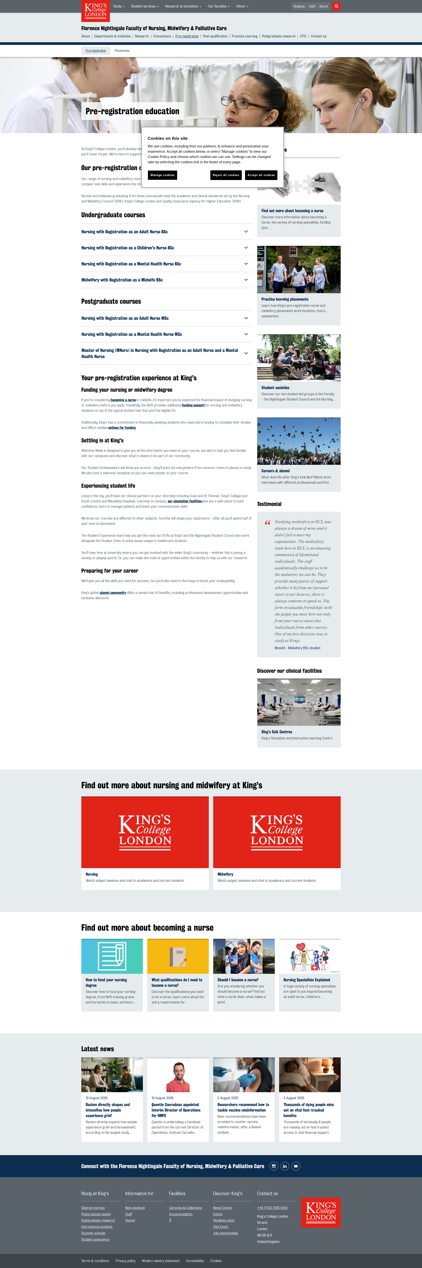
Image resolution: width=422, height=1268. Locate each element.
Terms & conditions (95, 1261)
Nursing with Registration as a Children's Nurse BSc (128, 247)
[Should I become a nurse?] (244, 956)
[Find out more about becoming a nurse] (299, 181)
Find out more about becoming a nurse (292, 210)
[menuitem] (119, 6)
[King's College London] (321, 1209)
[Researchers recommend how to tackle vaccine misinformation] (244, 1074)
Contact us (318, 36)
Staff (312, 6)
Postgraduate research (279, 36)
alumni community (113, 592)
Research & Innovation (181, 6)
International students (97, 1227)
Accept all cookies (261, 175)
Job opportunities (225, 1233)
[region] (212, 157)
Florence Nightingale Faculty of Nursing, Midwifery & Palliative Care (154, 28)
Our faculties (217, 6)
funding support (193, 405)
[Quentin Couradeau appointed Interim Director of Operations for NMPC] (178, 1074)
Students (299, 6)
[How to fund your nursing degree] (112, 956)
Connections (162, 36)
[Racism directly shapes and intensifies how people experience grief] (112, 1074)
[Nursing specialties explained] (310, 956)
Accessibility (195, 1261)
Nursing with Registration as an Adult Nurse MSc (125, 318)
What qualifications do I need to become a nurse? (177, 982)
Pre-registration (187, 36)
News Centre (222, 1208)
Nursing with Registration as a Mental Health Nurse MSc (132, 334)
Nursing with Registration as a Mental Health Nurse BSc (131, 264)
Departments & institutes (112, 36)
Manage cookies (163, 175)
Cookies (216, 1261)
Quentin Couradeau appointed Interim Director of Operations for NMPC (176, 1110)
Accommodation (181, 1214)
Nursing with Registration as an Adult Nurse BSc (125, 231)
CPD (303, 36)
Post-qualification (215, 36)
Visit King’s (220, 1227)
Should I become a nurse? (238, 980)
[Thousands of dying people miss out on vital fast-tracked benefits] (310, 1074)
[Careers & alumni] (299, 441)
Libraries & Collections (185, 1208)
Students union (224, 1220)
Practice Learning (245, 36)
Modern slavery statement (161, 1261)
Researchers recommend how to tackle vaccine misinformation (243, 1107)
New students (135, 1208)
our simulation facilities (185, 501)
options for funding (122, 427)
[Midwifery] (277, 832)
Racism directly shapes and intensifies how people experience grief (108, 1110)
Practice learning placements (285, 299)
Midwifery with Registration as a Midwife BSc (122, 280)
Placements (122, 50)
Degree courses (93, 1208)
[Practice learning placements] (299, 269)
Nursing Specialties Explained (307, 980)
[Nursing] (145, 832)
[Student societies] (299, 358)
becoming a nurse (123, 399)
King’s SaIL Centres (277, 732)
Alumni (323, 6)
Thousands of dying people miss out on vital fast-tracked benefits (309, 1110)
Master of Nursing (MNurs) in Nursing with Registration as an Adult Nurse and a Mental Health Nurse (160, 353)
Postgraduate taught (96, 1214)
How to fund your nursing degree (106, 982)
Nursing (92, 874)
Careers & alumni (276, 471)
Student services (143, 6)
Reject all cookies (226, 175)
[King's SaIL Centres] (299, 702)
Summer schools (93, 1233)
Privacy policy (125, 1261)
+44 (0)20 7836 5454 (272, 1208)
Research (142, 36)
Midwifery (225, 874)
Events (217, 1214)
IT (170, 1220)
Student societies (275, 387)
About (240, 6)
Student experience (95, 1239)
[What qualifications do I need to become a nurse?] (178, 956)
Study (117, 6)
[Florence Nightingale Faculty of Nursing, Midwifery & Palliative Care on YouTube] (295, 1166)
